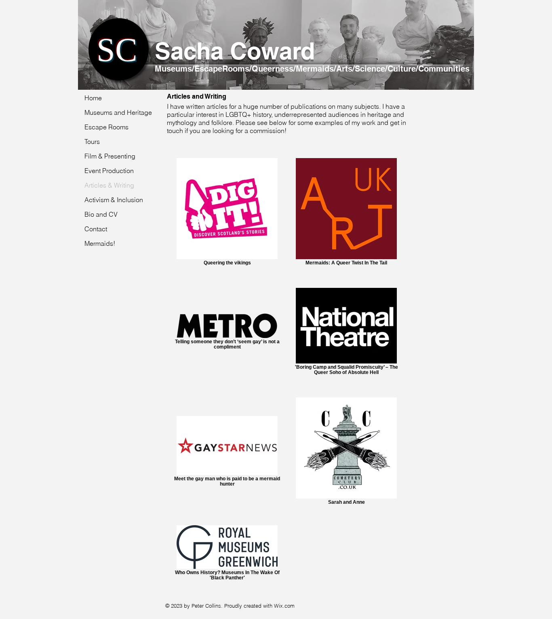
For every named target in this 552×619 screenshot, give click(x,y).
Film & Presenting (109, 156)
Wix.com (284, 605)
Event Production (109, 171)
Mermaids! (99, 243)
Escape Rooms (106, 127)
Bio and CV (101, 214)
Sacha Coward (235, 51)
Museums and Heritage (118, 112)
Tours (92, 141)
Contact (95, 229)
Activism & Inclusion (113, 200)
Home (93, 98)
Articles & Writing (109, 185)
